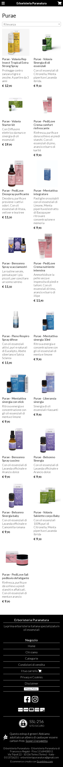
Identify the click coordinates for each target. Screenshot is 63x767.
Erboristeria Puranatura (31, 3)
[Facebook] (27, 701)
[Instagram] (35, 701)
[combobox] (31, 24)
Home (31, 646)
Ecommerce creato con (31, 761)
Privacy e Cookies (31, 677)
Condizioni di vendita (31, 664)
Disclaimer (31, 683)
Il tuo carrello (29, 671)
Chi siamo (32, 652)
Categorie (31, 658)
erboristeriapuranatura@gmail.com (40, 757)
